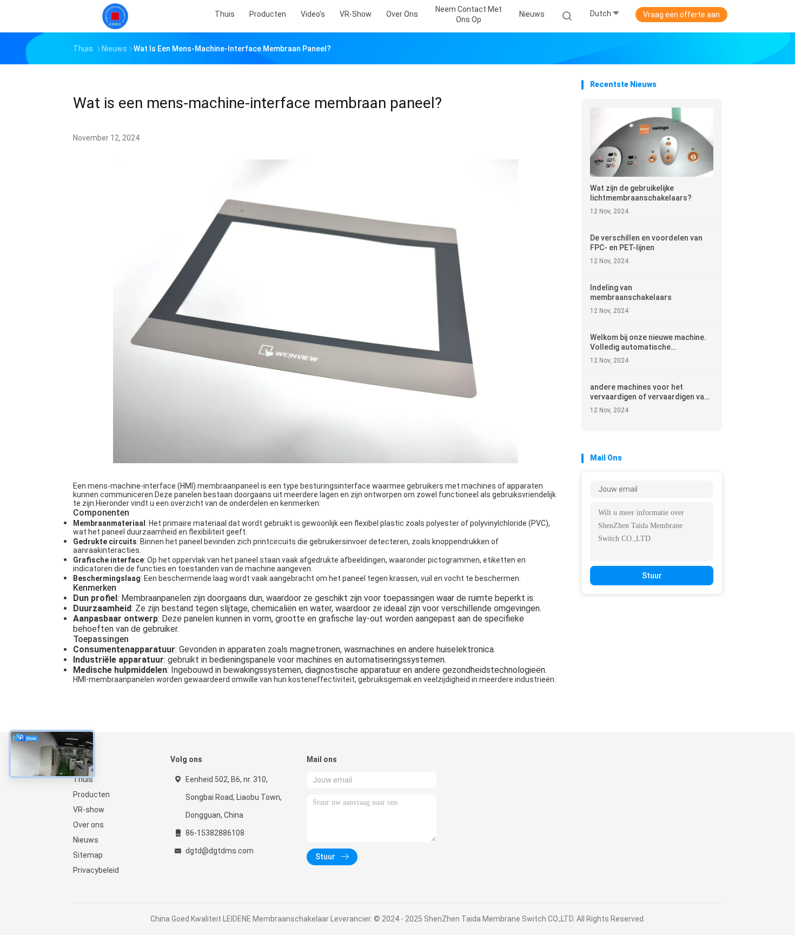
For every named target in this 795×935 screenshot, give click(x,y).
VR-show (88, 809)
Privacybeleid (96, 870)
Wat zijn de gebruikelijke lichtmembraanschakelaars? (641, 193)
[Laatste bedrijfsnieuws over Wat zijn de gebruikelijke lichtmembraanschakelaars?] (651, 174)
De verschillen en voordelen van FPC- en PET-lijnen (646, 242)
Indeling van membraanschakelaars (631, 292)
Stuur (652, 575)
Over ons (88, 824)
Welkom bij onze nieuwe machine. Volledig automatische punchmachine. (648, 342)
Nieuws (85, 840)
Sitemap (88, 855)
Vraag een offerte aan (681, 14)
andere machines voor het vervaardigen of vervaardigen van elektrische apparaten (649, 392)
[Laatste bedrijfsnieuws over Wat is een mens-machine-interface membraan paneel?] (316, 460)
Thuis (83, 779)
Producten (91, 794)
